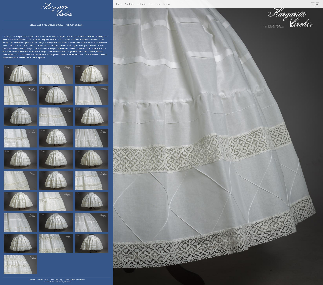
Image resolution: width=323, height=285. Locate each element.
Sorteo (166, 4)
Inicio (119, 4)
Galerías (142, 4)
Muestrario (154, 4)
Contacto (129, 4)
